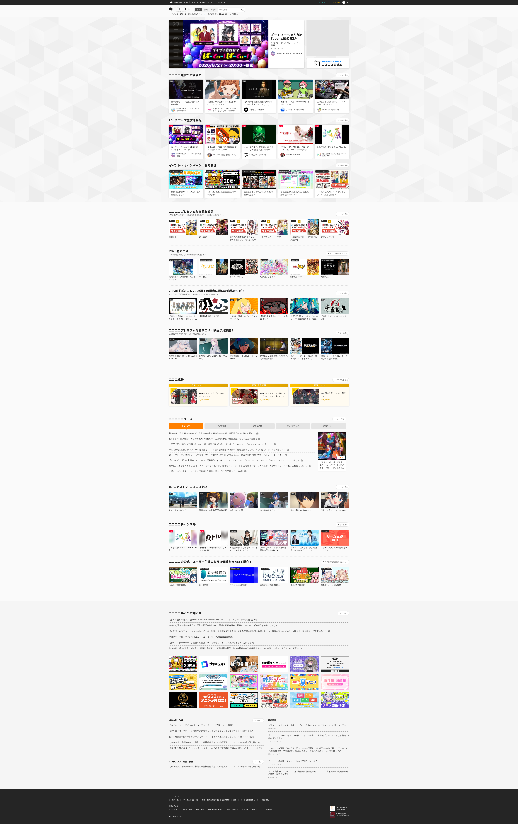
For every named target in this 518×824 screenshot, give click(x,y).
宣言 (235, 800)
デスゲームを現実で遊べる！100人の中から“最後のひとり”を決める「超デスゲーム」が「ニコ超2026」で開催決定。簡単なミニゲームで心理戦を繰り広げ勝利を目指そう (308, 749)
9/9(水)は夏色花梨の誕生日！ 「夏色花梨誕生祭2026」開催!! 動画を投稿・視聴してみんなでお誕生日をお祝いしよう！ (223, 625)
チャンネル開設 (232, 809)
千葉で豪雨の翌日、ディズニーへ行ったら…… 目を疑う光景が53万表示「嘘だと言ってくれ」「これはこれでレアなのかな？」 (227, 450)
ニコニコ (181, 9)
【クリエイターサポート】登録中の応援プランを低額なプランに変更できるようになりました (211, 643)
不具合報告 (200, 809)
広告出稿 (245, 809)
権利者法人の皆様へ (215, 809)
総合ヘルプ (173, 809)
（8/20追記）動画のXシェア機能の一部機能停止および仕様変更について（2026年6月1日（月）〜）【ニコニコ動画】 (216, 742)
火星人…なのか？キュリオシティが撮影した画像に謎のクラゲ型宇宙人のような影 (206, 471)
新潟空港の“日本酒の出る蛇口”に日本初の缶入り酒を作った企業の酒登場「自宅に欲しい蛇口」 (212, 434)
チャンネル (194, 2)
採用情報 (269, 809)
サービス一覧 (174, 800)
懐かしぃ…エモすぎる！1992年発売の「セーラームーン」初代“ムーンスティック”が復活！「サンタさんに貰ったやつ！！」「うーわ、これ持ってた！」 (238, 466)
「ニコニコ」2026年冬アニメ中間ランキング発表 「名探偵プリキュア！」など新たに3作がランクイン (308, 737)
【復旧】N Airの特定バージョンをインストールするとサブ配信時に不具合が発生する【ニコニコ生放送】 (216, 748)
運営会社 (265, 800)
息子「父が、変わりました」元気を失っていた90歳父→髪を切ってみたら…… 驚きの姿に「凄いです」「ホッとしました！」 (226, 455)
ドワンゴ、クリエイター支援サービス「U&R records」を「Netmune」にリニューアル (307, 725)
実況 (207, 2)
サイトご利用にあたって (249, 800)
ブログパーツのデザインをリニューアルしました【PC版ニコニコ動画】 (201, 637)
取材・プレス (257, 809)
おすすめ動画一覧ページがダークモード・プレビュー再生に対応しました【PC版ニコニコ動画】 (212, 737)
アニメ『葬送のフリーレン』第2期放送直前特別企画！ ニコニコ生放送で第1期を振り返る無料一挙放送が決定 (308, 773)
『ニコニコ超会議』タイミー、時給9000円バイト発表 (293, 761)
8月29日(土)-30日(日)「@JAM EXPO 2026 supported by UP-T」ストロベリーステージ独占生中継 (213, 620)
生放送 (186, 2)
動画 (176, 2)
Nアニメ (214, 2)
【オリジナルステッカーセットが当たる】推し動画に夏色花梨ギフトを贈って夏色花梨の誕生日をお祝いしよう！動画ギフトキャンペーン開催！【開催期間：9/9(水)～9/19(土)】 (250, 631)
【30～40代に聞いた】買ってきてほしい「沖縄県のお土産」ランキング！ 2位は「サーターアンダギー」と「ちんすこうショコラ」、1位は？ (234, 460)
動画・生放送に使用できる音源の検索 (215, 800)
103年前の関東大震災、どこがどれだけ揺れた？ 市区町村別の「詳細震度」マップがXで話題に (213, 439)
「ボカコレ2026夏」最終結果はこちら (186, 14)
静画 (180, 2)
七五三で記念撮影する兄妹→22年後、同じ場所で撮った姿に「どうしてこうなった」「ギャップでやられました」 (220, 444)
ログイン (321, 2)
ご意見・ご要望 (186, 809)
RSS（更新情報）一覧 (190, 800)
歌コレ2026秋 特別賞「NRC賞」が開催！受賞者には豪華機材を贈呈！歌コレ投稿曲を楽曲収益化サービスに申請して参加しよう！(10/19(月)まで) (235, 648)
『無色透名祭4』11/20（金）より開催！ (222, 14)
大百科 (202, 2)
